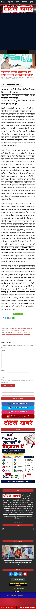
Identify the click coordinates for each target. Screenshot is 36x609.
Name (3, 370)
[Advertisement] (18, 31)
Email (3, 374)
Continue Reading (18, 523)
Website (3, 377)
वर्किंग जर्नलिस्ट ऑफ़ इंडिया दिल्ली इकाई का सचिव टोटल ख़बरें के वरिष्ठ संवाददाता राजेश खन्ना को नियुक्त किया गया (18, 562)
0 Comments (13, 79)
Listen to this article (12, 85)
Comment (3, 351)
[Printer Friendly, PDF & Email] (18, 313)
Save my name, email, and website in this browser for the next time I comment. (17, 381)
